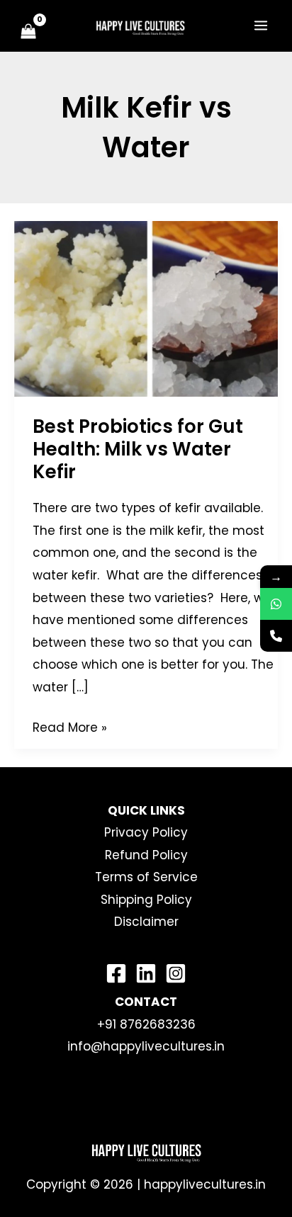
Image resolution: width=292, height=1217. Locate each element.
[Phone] (276, 636)
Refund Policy (146, 855)
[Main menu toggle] (261, 26)
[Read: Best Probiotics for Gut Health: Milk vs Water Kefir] (146, 308)
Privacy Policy (146, 832)
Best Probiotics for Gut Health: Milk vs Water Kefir (138, 449)
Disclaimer (146, 921)
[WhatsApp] (276, 604)
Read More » (70, 726)
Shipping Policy (146, 899)
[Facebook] (116, 973)
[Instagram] (175, 973)
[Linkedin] (146, 973)
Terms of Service (146, 876)
